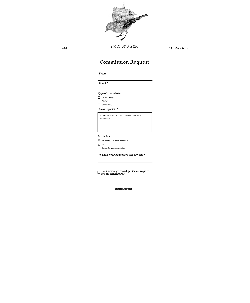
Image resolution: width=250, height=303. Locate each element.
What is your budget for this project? (121, 154)
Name (102, 73)
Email (102, 83)
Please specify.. (107, 109)
